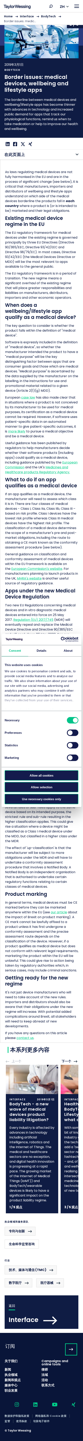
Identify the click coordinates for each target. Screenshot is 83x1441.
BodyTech (48, 16)
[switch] (72, 732)
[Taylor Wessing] (17, 7)
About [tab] (68, 650)
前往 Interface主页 (41, 1312)
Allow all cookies (41, 775)
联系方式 (48, 1385)
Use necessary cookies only (41, 799)
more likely (16, 431)
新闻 (8, 1369)
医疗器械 (46, 1282)
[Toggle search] (51, 6)
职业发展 (11, 1390)
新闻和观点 (13, 1380)
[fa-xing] (70, 1404)
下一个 (66, 1061)
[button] (51, 6)
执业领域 (11, 1374)
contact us (25, 1038)
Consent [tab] (15, 650)
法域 (45, 1374)
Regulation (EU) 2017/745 (33, 619)
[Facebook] (14, 144)
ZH (62, 6)
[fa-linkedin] (31, 1404)
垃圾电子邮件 (41, 1421)
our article (59, 912)
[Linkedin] (7, 144)
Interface (27, 16)
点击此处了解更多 (32, 1139)
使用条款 (21, 1421)
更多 (41, 75)
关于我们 (11, 1361)
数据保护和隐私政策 (17, 1416)
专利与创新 (17, 1231)
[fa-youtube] (51, 1404)
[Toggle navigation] (76, 6)
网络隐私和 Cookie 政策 (50, 1416)
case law (28, 397)
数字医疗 (15, 1282)
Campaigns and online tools (55, 1363)
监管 (7, 1421)
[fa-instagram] (13, 1404)
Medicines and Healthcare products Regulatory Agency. (37, 469)
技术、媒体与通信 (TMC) (27, 1270)
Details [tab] (42, 650)
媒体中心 (11, 1385)
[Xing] (30, 144)
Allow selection (41, 787)
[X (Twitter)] (22, 144)
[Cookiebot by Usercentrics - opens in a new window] (60, 639)
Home (8, 16)
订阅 (10, 1346)
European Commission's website (36, 568)
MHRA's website (29, 578)
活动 (45, 1380)
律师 (45, 1369)
